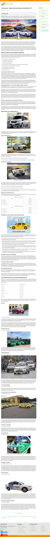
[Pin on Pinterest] (20, 513)
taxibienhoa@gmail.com (6, 530)
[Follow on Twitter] (48, 0)
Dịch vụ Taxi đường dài (21, 530)
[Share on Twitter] (17, 513)
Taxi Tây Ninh (43, 527)
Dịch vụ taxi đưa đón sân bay (22, 527)
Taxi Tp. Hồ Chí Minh (33, 530)
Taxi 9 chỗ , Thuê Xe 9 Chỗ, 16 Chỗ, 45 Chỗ (44, 10)
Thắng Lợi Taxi (9, 10)
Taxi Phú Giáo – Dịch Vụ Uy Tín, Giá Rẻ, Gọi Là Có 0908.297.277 (44, 27)
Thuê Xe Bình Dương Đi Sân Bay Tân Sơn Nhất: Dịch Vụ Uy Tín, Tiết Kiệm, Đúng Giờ (45, 30)
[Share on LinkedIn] (21, 513)
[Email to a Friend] (18, 513)
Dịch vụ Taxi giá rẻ (20, 529)
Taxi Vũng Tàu (32, 527)
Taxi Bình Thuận (43, 529)
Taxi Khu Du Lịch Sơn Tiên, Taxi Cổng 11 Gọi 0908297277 (44, 16)
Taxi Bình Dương (33, 529)
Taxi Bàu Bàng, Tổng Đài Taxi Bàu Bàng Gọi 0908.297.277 (45, 24)
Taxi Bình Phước (43, 530)
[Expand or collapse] (35, 13)
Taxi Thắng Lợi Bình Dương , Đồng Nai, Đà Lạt (45, 21)
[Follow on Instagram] (47, 0)
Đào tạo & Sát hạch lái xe (21, 532)
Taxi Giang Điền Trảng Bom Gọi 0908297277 (44, 13)
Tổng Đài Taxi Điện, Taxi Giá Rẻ (44, 19)
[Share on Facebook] (16, 513)
